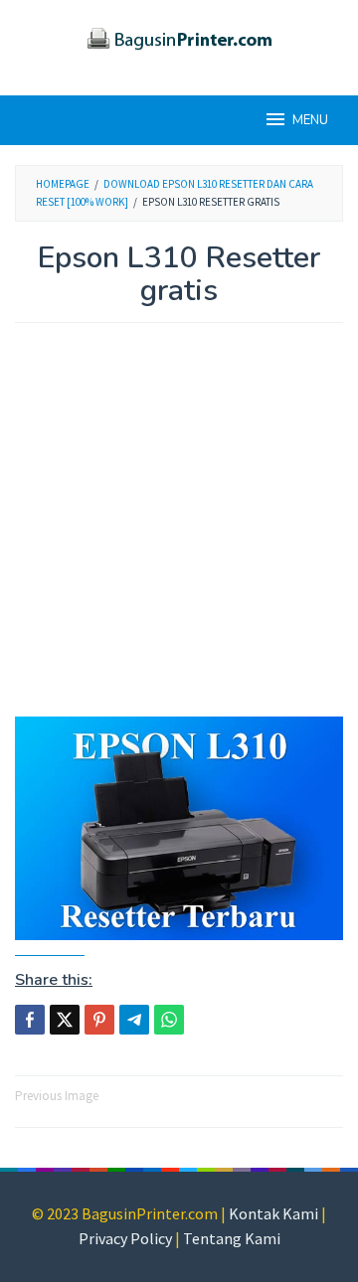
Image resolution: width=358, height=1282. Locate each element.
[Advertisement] (179, 530)
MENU (310, 120)
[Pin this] (99, 1020)
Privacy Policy (125, 1238)
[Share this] (30, 1020)
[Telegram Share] (134, 1020)
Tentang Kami (231, 1238)
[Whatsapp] (169, 1020)
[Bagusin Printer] (179, 36)
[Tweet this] (65, 1020)
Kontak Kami (273, 1213)
